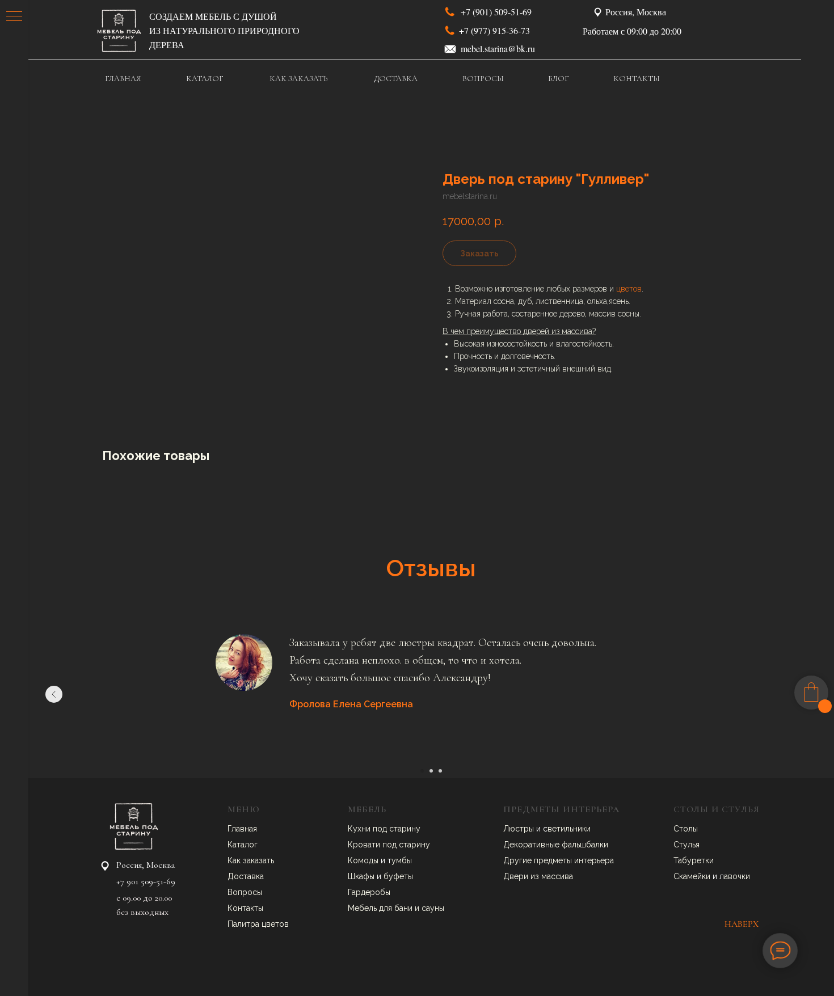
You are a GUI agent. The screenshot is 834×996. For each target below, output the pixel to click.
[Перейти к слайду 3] (440, 771)
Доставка (246, 876)
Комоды (364, 860)
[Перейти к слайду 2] (431, 771)
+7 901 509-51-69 (145, 881)
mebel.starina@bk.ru (498, 48)
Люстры (519, 828)
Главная (242, 828)
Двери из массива (538, 876)
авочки (737, 876)
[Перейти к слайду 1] (422, 771)
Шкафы (362, 876)
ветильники (569, 828)
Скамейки (693, 876)
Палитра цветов (258, 924)
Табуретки (693, 860)
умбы (401, 860)
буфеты (398, 876)
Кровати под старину (389, 844)
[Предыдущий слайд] (53, 694)
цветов (629, 288)
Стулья (686, 844)
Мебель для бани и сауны (396, 908)
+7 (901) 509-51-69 (496, 12)
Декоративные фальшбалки (555, 844)
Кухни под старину (384, 828)
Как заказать (251, 860)
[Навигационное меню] (14, 17)
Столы (685, 828)
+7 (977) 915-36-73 (494, 30)
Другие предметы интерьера (558, 860)
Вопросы (245, 892)
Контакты (245, 908)
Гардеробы (369, 892)
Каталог (243, 844)
